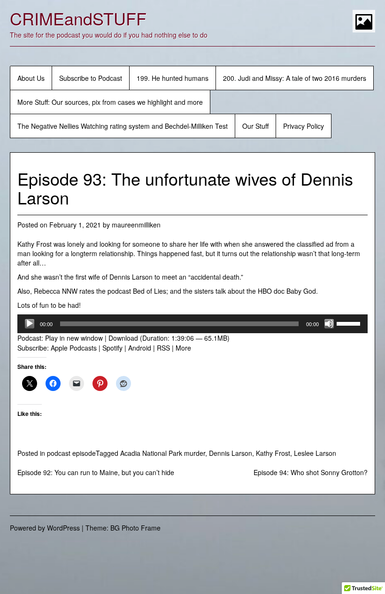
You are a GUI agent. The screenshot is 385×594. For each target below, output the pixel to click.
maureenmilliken (136, 224)
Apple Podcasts (74, 347)
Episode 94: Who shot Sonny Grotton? (311, 472)
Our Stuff (255, 126)
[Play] (29, 323)
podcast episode (71, 453)
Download (123, 338)
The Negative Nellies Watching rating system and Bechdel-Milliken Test (122, 126)
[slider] (350, 322)
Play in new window (74, 338)
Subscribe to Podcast (90, 78)
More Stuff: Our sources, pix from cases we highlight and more (110, 102)
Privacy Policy (303, 126)
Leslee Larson (315, 453)
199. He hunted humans (172, 78)
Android (139, 347)
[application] (192, 323)
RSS (163, 347)
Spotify (112, 347)
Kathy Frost (273, 453)
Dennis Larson (230, 453)
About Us (31, 78)
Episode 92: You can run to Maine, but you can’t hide (95, 472)
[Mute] (329, 323)
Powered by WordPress (45, 527)
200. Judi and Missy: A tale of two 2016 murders (294, 78)
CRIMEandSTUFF (78, 18)
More (183, 347)
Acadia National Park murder (162, 453)
